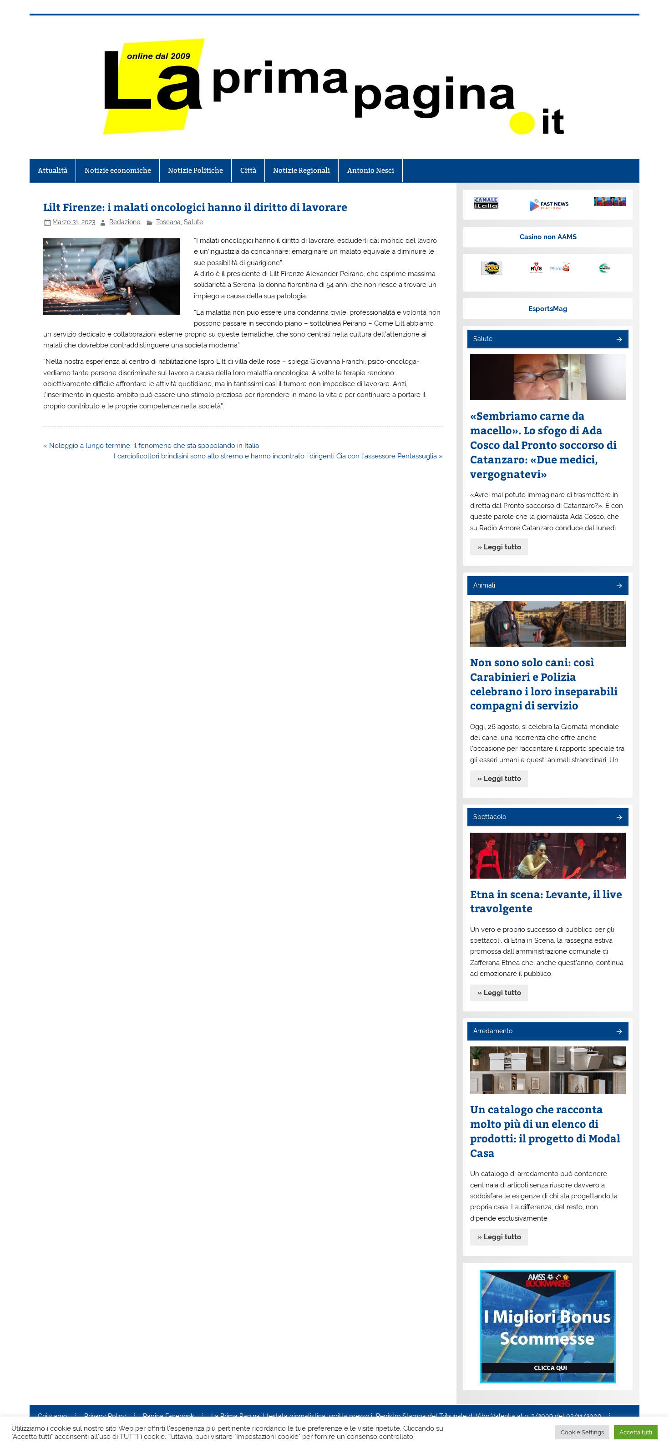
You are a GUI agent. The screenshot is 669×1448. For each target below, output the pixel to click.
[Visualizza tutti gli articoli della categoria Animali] (619, 586)
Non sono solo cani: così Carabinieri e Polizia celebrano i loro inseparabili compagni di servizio (544, 684)
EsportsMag (548, 309)
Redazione (124, 222)
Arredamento (492, 1031)
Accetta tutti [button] (635, 1432)
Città (248, 170)
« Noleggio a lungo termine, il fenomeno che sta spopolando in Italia (151, 446)
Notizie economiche (118, 170)
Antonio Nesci (370, 170)
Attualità (52, 170)
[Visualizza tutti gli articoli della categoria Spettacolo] (619, 818)
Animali (484, 585)
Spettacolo (489, 816)
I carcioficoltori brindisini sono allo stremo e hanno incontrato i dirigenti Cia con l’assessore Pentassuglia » (278, 456)
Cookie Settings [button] (582, 1432)
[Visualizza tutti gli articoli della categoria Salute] (619, 340)
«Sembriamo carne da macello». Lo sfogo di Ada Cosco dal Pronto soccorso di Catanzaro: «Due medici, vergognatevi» (543, 444)
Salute (193, 222)
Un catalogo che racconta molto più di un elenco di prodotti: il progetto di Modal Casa (545, 1131)
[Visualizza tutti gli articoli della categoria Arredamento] (619, 1032)
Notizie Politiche (195, 170)
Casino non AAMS (548, 237)
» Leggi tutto (499, 547)
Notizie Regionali (301, 170)
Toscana (168, 222)
